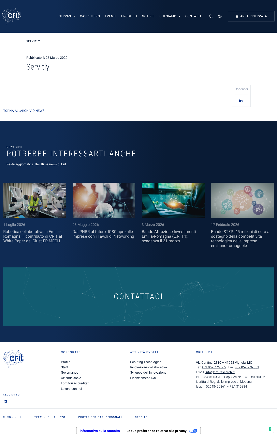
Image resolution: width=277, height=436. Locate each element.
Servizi (65, 16)
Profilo (65, 362)
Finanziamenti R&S (143, 378)
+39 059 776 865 (214, 367)
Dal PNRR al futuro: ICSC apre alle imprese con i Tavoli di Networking (103, 234)
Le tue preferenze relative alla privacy (157, 431)
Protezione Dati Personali (100, 417)
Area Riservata (253, 16)
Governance (69, 372)
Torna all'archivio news (23, 111)
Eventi (110, 16)
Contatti (193, 16)
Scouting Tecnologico (145, 362)
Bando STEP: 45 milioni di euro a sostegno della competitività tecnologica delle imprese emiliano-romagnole (240, 238)
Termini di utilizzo (49, 417)
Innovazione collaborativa (148, 367)
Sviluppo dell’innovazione (148, 372)
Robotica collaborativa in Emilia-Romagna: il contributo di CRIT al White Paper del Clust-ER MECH (32, 236)
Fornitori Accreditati (75, 383)
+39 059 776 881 (247, 367)
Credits (141, 417)
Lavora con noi (71, 389)
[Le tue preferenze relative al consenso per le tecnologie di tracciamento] (270, 429)
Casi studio (90, 16)
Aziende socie (71, 378)
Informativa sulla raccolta (100, 431)
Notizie (148, 16)
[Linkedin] (241, 100)
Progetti (129, 16)
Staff (64, 367)
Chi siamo (167, 16)
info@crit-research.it (220, 372)
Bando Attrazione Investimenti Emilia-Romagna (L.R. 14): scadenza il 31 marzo (169, 236)
